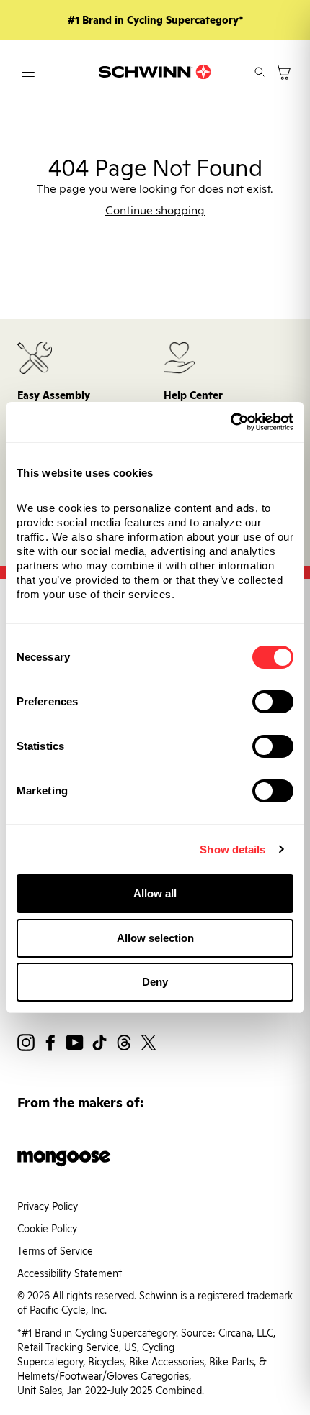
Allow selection (155, 938)
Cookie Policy (47, 1228)
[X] (148, 1044)
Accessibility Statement (69, 1273)
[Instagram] (26, 1044)
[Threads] (124, 1044)
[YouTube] (75, 1044)
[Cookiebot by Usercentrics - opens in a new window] (230, 422)
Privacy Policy (47, 1206)
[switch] (272, 701)
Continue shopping (155, 210)
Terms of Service (55, 1251)
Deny (155, 982)
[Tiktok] (99, 1044)
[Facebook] (50, 1044)
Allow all (155, 893)
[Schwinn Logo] (155, 71)
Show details (232, 849)
